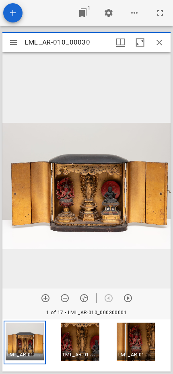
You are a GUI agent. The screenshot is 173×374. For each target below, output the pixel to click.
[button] (25, 342)
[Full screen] (160, 12)
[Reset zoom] (84, 298)
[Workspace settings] (108, 12)
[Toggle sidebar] (13, 42)
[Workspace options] (134, 12)
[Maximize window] (140, 42)
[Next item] (128, 298)
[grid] (86, 345)
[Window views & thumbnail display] (120, 42)
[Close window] (159, 42)
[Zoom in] (45, 298)
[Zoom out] (64, 298)
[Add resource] (13, 12)
